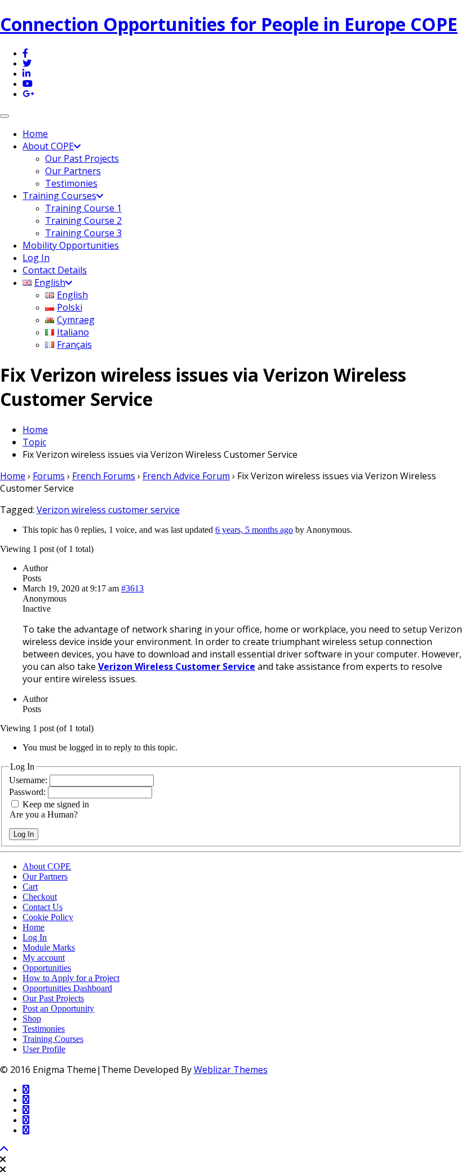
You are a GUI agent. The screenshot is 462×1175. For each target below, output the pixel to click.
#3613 (132, 588)
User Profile (44, 1049)
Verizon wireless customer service (108, 509)
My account (44, 957)
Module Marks (49, 947)
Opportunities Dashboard (67, 988)
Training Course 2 (83, 220)
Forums (49, 476)
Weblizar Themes (231, 1069)
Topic (34, 442)
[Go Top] (4, 1149)
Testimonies (71, 183)
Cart (30, 886)
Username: (29, 780)
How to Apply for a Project (71, 978)
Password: (28, 792)
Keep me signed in (56, 804)
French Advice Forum (186, 476)
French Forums (103, 476)
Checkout (40, 897)
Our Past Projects (82, 158)
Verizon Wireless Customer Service (176, 666)
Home (35, 133)
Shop (32, 1018)
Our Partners (73, 171)
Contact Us (43, 907)
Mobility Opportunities (71, 245)
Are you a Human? (44, 814)
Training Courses (59, 195)
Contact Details (55, 270)
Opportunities (47, 968)
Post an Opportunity (58, 1008)
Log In (36, 257)
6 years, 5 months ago (254, 530)
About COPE (48, 146)
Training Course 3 (83, 233)
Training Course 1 (83, 208)
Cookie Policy (48, 917)
